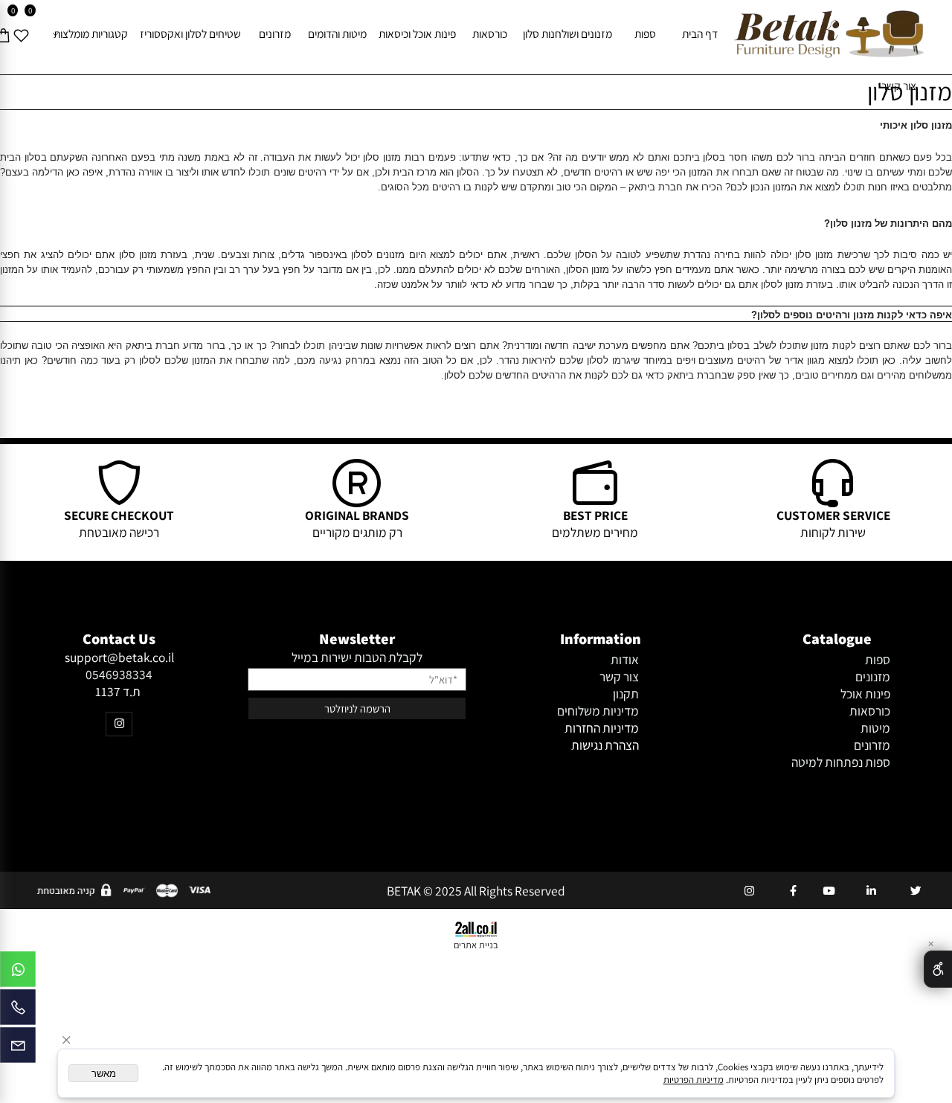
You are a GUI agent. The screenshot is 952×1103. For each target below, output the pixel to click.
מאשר (103, 1073)
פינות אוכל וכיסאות (417, 33)
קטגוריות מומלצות (91, 33)
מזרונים (275, 33)
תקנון (626, 693)
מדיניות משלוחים (598, 710)
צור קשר (898, 85)
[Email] (18, 1049)
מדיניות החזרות (602, 727)
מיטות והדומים (337, 33)
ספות (645, 33)
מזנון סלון (909, 91)
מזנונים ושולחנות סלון (567, 33)
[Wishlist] (21, 33)
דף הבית (700, 33)
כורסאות (489, 33)
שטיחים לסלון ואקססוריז (190, 33)
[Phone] (18, 1011)
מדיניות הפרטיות (693, 1079)
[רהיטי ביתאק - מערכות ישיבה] (829, 33)
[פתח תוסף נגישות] (938, 969)
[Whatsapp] (18, 973)
